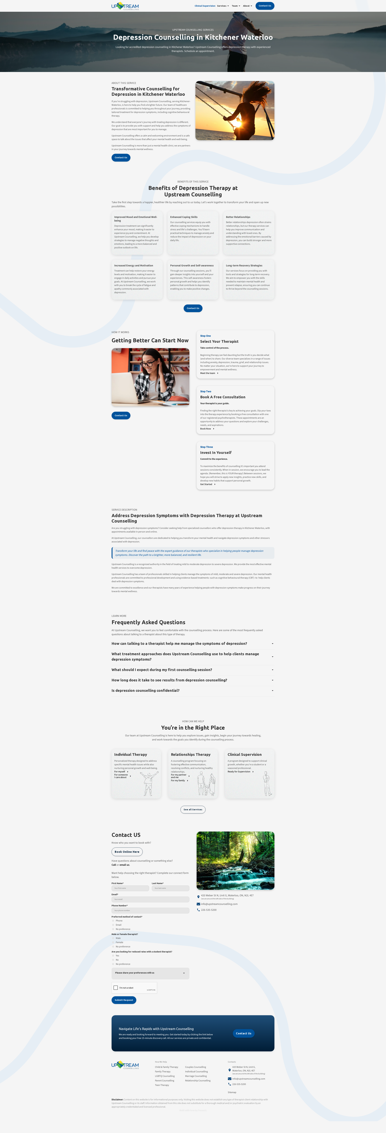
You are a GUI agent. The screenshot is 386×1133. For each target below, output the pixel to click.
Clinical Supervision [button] (205, 6)
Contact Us (265, 6)
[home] (125, 6)
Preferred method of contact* (127, 917)
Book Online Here (127, 851)
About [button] (246, 6)
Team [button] (235, 6)
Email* (115, 894)
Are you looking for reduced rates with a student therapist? (142, 951)
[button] (228, 6)
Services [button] (221, 6)
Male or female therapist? (125, 934)
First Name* (118, 883)
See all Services (193, 809)
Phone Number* (120, 905)
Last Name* (158, 883)
